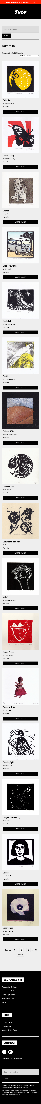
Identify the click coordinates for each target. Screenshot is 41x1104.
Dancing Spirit (9, 762)
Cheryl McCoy (9, 490)
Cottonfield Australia (11, 541)
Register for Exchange (9, 987)
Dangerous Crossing (11, 817)
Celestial (6, 100)
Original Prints (7, 1022)
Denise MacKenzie (10, 600)
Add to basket (20, 112)
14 (36, 950)
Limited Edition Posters (10, 1030)
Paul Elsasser (9, 655)
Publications (6, 1026)
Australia (6, 162)
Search (6, 35)
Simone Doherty (10, 159)
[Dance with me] (20, 686)
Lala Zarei (8, 710)
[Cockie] (20, 355)
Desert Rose (8, 927)
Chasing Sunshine (10, 265)
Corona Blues (8, 486)
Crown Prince (8, 652)
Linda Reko (8, 821)
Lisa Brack (8, 269)
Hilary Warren (9, 931)
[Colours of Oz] (20, 411)
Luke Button (8, 876)
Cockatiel (7, 321)
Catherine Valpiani (10, 379)
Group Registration (8, 995)
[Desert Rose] (20, 907)
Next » (20, 954)
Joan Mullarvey (9, 103)
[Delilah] (20, 852)
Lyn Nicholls (8, 214)
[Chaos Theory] (20, 135)
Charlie (6, 210)
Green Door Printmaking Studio (13, 1085)
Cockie (6, 376)
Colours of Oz (8, 431)
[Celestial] (20, 80)
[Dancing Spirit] (20, 742)
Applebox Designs (22, 1087)
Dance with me (9, 707)
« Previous (8, 950)
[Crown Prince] (20, 631)
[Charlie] (20, 190)
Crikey (5, 596)
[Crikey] (20, 576)
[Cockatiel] (20, 300)
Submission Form (8, 998)
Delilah (6, 872)
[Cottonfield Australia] (20, 521)
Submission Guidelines (10, 991)
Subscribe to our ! (12, 1058)
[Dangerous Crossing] (20, 797)
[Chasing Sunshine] (20, 245)
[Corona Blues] (20, 466)
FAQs (4, 1002)
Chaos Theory (8, 155)
